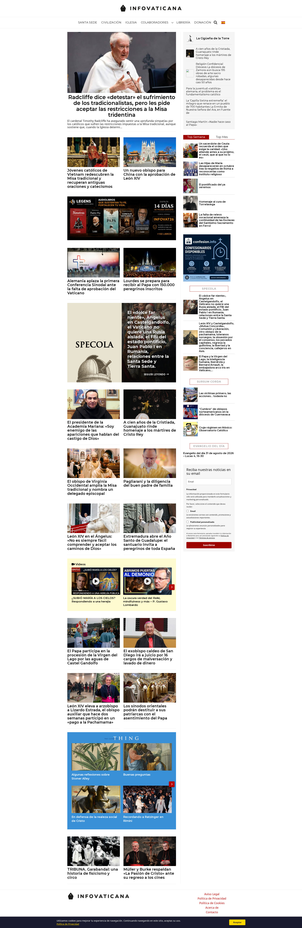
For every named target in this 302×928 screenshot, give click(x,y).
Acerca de (211, 907)
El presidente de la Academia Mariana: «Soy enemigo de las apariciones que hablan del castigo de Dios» (93, 430)
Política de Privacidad (212, 898)
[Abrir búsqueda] (215, 22)
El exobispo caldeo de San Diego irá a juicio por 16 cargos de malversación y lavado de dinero (148, 657)
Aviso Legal (211, 894)
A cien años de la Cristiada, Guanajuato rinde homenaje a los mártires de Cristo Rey (149, 428)
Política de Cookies (212, 903)
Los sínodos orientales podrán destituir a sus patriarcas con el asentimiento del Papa (145, 712)
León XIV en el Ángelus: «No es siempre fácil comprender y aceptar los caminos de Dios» (92, 542)
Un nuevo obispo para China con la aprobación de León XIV (149, 174)
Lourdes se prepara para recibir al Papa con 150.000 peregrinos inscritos (149, 285)
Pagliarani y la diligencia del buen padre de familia (148, 483)
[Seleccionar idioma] (223, 22)
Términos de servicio (207, 538)
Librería (183, 22)
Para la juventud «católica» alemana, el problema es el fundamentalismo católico (203, 91)
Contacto (212, 912)
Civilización (111, 22)
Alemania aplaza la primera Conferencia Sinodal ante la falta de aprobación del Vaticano (93, 287)
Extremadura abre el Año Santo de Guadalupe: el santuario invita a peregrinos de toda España (149, 542)
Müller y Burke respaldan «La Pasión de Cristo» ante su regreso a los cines (148, 873)
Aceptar (237, 922)
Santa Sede (87, 22)
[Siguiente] (172, 587)
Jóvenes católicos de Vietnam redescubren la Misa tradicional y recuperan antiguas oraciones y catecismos (90, 178)
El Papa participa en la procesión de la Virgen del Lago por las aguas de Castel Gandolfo (92, 657)
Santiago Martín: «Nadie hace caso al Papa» (208, 123)
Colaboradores (154, 22)
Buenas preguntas (136, 774)
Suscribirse (209, 545)
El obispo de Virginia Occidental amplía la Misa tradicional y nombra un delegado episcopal (92, 487)
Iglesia (131, 22)
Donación (202, 22)
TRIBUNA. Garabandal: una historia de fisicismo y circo (92, 873)
